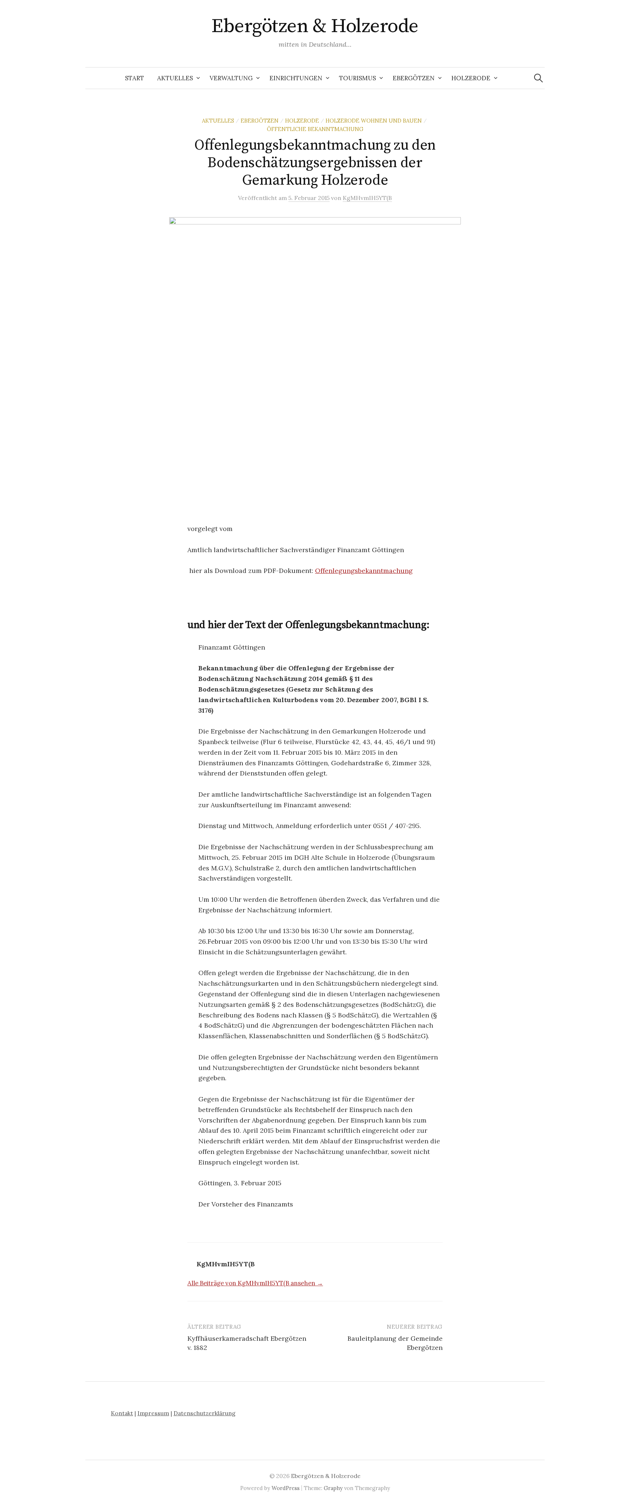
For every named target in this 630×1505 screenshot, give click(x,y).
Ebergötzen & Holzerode (314, 26)
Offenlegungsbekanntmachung (364, 570)
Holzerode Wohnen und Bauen (374, 120)
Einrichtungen (295, 78)
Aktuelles (175, 78)
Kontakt (122, 1413)
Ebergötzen (414, 78)
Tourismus (357, 78)
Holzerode (470, 78)
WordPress (286, 1488)
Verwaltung (231, 78)
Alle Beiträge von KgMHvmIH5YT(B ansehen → (255, 1283)
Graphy (333, 1488)
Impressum (153, 1413)
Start (134, 78)
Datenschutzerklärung (205, 1413)
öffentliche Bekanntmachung (315, 129)
